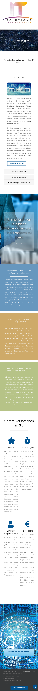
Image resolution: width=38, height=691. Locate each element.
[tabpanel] (19, 125)
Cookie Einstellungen (28, 671)
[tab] (19, 77)
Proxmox (15, 118)
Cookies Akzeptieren (19, 687)
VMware (9, 118)
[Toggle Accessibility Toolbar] (35, 686)
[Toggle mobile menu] (34, 27)
